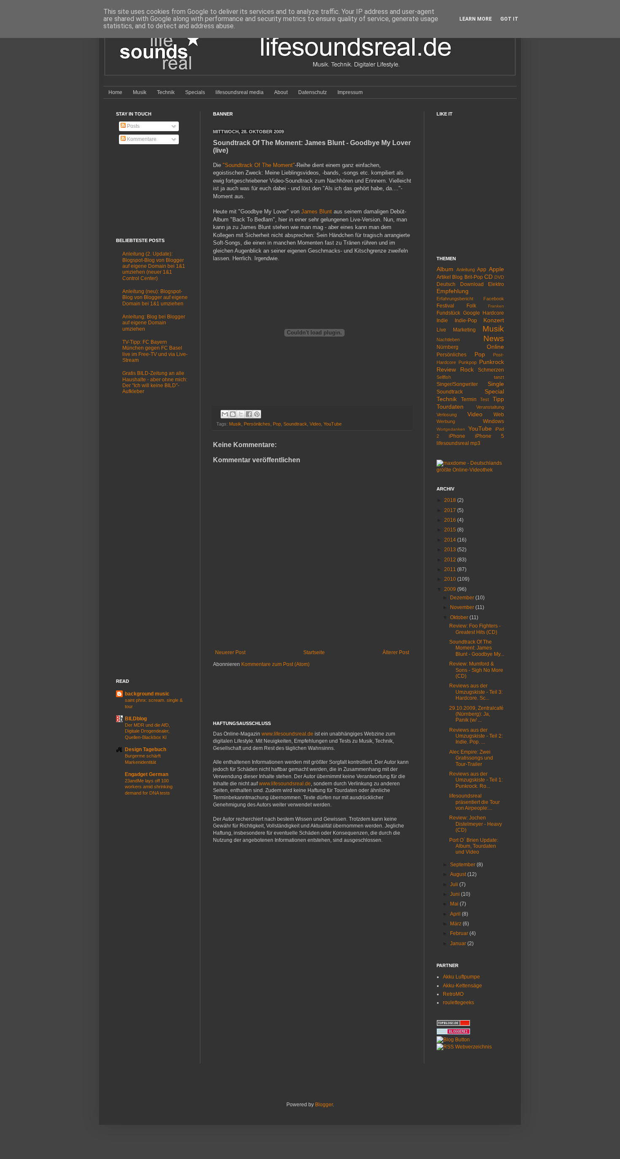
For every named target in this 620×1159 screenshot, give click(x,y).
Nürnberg (447, 347)
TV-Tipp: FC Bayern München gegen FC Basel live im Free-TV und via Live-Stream (155, 351)
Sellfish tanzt (470, 377)
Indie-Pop (466, 320)
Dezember (462, 598)
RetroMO (453, 994)
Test (484, 399)
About (281, 92)
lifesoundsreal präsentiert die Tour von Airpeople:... (474, 802)
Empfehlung (453, 291)
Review (446, 369)
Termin (469, 399)
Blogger (324, 1105)
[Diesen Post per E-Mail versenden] (225, 414)
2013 (450, 550)
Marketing (464, 330)
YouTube (332, 423)
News (493, 338)
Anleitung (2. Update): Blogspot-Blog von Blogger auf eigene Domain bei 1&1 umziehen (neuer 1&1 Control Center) (153, 266)
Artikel (444, 277)
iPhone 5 (489, 436)
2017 (450, 510)
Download (472, 284)
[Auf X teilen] (241, 414)
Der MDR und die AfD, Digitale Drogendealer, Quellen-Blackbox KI (147, 731)
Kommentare (141, 139)
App (481, 269)
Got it (509, 19)
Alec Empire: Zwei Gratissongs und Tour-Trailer (471, 758)
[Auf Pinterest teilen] (257, 414)
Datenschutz (312, 92)
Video (315, 423)
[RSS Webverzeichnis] (464, 1047)
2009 (450, 589)
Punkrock (491, 361)
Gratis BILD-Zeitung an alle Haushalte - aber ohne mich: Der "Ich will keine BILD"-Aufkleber (154, 382)
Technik (166, 92)
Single (496, 383)
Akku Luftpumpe (461, 977)
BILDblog (136, 719)
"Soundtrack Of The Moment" (259, 165)
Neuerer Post (230, 652)
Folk (471, 306)
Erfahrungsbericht (455, 298)
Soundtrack (295, 423)
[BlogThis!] (233, 414)
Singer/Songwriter (457, 384)
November (462, 607)
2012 (450, 560)
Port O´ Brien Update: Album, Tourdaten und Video (473, 846)
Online (495, 346)
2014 (450, 540)
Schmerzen (491, 370)
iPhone (457, 436)
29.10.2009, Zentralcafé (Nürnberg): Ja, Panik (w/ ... (476, 714)
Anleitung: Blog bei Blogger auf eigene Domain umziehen (153, 323)
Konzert (493, 320)
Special (494, 391)
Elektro (496, 284)
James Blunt (316, 211)
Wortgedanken (451, 429)
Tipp (498, 399)
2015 (450, 530)
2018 (450, 500)
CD (488, 276)
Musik (139, 92)
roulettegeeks (458, 1002)
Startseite (314, 652)
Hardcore (493, 313)
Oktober (459, 617)
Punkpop (467, 362)
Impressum (350, 92)
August (458, 874)
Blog (457, 277)
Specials (195, 92)
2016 (450, 520)
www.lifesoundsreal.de (287, 734)
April (456, 914)
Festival (445, 306)
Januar (458, 943)
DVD (499, 277)
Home (115, 92)
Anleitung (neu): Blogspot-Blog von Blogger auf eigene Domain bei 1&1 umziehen (155, 297)
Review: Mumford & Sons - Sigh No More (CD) (476, 670)
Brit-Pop (473, 277)
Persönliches (257, 423)
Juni (455, 894)
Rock (467, 369)
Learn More (475, 19)
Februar (459, 933)
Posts (133, 126)
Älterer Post (396, 652)
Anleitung (465, 269)
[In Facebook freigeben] (249, 414)
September (463, 865)
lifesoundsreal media (240, 92)
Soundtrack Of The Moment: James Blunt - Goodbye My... (476, 648)
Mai (455, 904)
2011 (450, 569)
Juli (454, 884)
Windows (493, 421)
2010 (450, 579)
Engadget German (146, 774)
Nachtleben (448, 339)
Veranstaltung (490, 407)
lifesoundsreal (453, 443)
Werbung (446, 421)
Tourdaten (450, 406)
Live (441, 330)
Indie (442, 320)
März (456, 924)
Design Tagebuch (145, 749)
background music (147, 694)
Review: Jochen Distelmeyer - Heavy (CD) (475, 824)
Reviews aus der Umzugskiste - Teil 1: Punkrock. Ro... (476, 780)
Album (445, 269)
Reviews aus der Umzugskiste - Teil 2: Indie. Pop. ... (476, 736)
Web (498, 415)
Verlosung (447, 414)
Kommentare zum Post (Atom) (275, 664)
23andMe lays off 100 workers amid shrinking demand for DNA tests (149, 787)
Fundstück (448, 313)
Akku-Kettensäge (462, 986)
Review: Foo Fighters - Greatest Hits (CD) (475, 629)
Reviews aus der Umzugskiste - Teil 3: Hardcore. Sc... (476, 692)
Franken (496, 306)
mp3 (475, 443)
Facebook (493, 298)
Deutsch (446, 284)
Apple (496, 269)
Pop (277, 423)
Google (471, 313)
